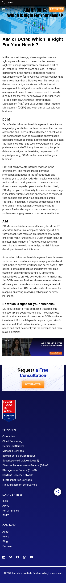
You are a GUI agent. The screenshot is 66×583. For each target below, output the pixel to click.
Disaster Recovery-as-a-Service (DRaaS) (26, 465)
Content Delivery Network (17, 475)
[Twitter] (57, 520)
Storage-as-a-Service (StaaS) (19, 470)
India (5, 501)
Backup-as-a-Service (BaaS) (18, 455)
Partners (7, 546)
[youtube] (57, 547)
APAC (5, 505)
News (5, 536)
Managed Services (13, 450)
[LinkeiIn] (57, 511)
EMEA (5, 515)
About (5, 531)
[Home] (8, 9)
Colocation (8, 436)
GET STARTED (33, 384)
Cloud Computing (12, 441)
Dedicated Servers (13, 446)
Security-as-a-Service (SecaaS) (20, 460)
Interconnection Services (17, 479)
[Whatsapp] (57, 538)
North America (10, 510)
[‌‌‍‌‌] (45, 9)
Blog (5, 541)
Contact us (56, 9)
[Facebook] (17, 557)
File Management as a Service (19, 484)
